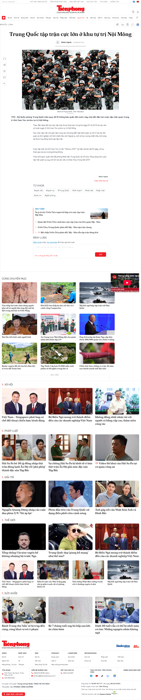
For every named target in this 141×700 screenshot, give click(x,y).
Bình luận (4, 77)
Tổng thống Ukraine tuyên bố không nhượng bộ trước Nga (20, 554)
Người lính (80, 18)
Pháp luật (63, 18)
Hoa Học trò (92, 2)
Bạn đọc (120, 661)
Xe (87, 18)
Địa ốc (32, 18)
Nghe (4, 59)
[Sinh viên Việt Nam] (123, 647)
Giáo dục (107, 18)
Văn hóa (93, 18)
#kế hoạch (77, 190)
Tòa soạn (103, 2)
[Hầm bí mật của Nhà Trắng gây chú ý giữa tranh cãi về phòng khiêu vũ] (53, 569)
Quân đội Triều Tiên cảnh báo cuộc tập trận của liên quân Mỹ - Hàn (69, 222)
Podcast (55, 653)
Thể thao (72, 18)
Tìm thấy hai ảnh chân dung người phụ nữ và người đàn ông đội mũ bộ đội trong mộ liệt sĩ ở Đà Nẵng (18, 308)
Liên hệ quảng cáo (39, 670)
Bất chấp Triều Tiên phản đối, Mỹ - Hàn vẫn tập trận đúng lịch (69, 232)
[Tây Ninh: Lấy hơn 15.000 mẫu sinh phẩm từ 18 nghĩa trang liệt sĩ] (58, 353)
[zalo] (109, 676)
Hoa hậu (124, 18)
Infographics (90, 653)
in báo (127, 24)
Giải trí (100, 18)
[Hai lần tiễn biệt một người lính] (19, 324)
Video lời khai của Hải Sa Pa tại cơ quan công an (116, 465)
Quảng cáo (114, 2)
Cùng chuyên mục (14, 278)
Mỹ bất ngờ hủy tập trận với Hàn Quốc (94, 306)
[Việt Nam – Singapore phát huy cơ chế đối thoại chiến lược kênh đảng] (24, 401)
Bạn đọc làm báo (14, 694)
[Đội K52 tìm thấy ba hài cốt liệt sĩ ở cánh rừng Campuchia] (58, 292)
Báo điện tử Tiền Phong (70, 9)
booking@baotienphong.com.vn (45, 676)
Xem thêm (137, 18)
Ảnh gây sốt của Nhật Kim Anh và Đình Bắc (115, 511)
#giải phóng (50, 195)
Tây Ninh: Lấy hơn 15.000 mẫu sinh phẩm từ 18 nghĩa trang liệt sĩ (57, 367)
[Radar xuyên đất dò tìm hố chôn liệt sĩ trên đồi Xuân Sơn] (19, 353)
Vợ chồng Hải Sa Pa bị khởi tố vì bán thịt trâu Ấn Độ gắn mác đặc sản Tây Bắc (70, 467)
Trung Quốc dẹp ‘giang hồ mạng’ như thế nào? (68, 554)
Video (131, 18)
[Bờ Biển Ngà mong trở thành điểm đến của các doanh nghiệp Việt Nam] (70, 401)
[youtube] (137, 2)
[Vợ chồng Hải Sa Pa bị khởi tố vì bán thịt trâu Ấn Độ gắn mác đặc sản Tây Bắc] (70, 447)
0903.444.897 (68, 673)
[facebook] (134, 2)
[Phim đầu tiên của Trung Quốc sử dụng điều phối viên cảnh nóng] (70, 494)
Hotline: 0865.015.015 (38, 2)
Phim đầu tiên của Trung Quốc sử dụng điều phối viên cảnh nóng (68, 511)
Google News (137, 24)
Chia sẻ (4, 65)
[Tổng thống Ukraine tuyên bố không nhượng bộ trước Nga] (24, 537)
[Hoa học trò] (136, 647)
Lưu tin (4, 71)
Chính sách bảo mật (132, 670)
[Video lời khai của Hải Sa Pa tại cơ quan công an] (117, 447)
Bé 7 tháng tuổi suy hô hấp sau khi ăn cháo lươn (69, 627)
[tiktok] (103, 676)
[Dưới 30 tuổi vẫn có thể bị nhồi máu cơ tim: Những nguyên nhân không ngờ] (117, 610)
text (122, 24)
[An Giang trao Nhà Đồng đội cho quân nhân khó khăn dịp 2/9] (58, 324)
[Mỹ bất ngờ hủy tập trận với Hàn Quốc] (97, 292)
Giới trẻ (55, 18)
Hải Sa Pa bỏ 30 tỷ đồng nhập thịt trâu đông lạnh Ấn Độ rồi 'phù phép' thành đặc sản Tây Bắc (23, 467)
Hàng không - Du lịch (9, 665)
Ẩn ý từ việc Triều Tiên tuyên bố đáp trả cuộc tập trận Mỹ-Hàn (60, 213)
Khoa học (115, 18)
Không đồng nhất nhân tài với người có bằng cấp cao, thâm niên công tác (115, 420)
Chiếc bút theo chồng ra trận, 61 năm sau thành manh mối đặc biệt (96, 367)
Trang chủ (3, 18)
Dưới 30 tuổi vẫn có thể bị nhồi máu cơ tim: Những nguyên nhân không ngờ (117, 629)
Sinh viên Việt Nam (77, 2)
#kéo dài (89, 190)
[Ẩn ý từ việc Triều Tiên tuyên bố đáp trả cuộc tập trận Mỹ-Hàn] (99, 213)
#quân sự (50, 190)
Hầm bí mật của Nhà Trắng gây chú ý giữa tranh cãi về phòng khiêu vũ (51, 584)
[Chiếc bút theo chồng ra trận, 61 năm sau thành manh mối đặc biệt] (97, 353)
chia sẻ (117, 24)
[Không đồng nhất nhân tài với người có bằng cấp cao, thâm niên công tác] (117, 401)
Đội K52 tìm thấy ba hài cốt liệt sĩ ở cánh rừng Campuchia (57, 306)
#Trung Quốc (63, 190)
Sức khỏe (40, 18)
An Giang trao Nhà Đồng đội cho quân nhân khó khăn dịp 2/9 (58, 338)
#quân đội (38, 190)
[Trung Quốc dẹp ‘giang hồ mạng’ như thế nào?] (70, 537)
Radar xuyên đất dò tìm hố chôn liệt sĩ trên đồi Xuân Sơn (18, 367)
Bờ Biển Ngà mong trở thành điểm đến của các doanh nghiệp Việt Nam (70, 418)
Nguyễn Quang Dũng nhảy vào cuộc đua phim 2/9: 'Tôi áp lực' (24, 511)
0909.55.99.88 (39, 673)
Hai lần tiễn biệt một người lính (16, 337)
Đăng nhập (37, 242)
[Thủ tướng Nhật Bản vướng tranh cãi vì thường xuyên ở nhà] (88, 569)
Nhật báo (22, 653)
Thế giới (48, 18)
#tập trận (100, 190)
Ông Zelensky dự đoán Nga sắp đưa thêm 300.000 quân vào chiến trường (96, 338)
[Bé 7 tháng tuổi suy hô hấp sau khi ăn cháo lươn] (70, 610)
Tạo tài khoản (52, 242)
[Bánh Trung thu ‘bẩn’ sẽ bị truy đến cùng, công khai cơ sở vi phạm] (24, 610)
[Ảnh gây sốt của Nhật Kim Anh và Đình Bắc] (117, 494)
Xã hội (10, 18)
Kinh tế (16, 18)
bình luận (132, 24)
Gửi (100, 254)
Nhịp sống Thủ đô (41, 665)
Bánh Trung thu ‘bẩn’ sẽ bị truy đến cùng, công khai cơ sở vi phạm (23, 627)
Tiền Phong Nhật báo (58, 2)
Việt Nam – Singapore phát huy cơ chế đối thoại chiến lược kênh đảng (23, 418)
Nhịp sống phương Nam (59, 665)
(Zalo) (47, 673)
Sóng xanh (24, 18)
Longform (72, 653)
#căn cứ (38, 195)
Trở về (4, 83)
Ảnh (36, 653)
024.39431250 (9, 678)
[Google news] (116, 676)
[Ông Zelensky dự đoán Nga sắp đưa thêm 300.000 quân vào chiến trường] (97, 324)
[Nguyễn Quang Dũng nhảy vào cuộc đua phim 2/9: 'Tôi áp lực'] (24, 494)
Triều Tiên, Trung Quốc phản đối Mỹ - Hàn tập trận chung (65, 227)
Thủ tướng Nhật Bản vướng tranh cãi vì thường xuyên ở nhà (87, 582)
